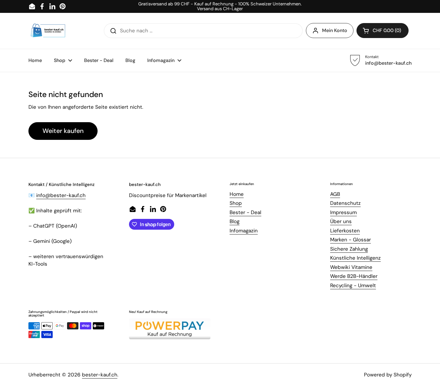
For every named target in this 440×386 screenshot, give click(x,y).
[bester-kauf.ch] (48, 31)
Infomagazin (244, 230)
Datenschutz (345, 203)
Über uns (341, 221)
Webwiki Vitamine (351, 267)
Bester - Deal (245, 212)
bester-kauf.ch (99, 374)
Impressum (343, 212)
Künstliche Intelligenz (355, 258)
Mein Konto (334, 30)
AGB (335, 194)
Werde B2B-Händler (353, 276)
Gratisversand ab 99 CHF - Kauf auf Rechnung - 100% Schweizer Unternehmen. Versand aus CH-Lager (220, 6)
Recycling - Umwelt (353, 285)
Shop (236, 203)
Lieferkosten (345, 230)
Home (237, 194)
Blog (234, 221)
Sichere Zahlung (349, 249)
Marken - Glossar (350, 239)
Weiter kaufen (63, 131)
